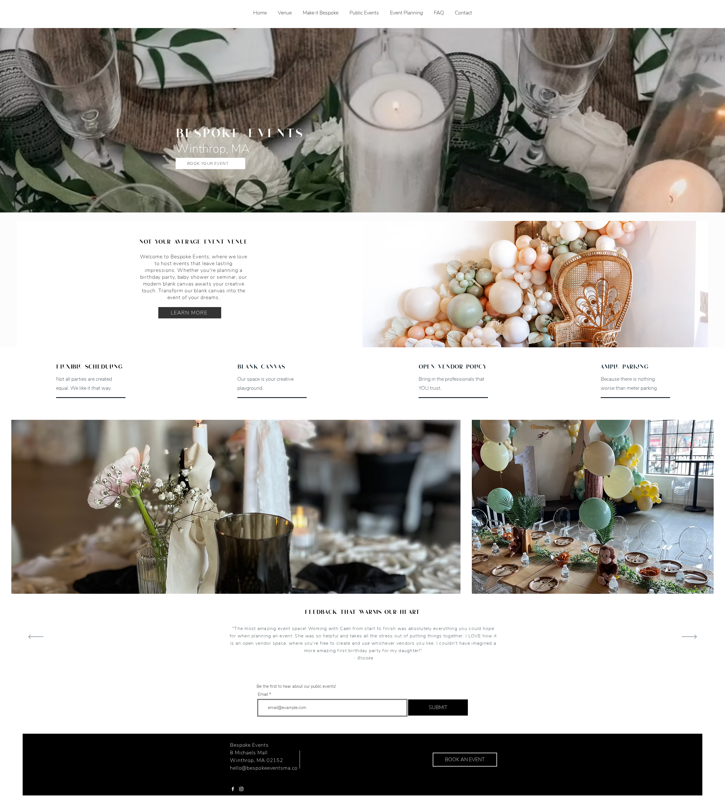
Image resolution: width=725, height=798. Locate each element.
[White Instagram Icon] (241, 789)
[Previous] (35, 637)
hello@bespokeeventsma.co (264, 768)
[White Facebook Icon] (233, 789)
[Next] (689, 637)
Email (263, 694)
